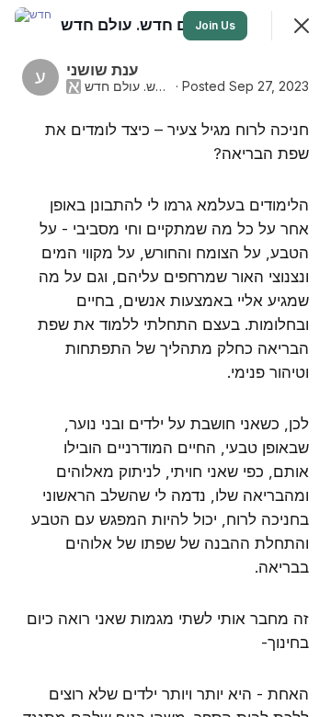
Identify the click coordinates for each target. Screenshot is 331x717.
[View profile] (33, 25)
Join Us (215, 25)
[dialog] (165, 358)
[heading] (136, 25)
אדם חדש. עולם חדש (128, 86)
